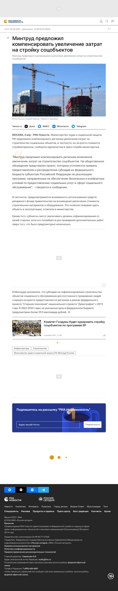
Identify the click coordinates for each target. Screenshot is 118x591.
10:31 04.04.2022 (12, 29)
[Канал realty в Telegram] (43, 490)
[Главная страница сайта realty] (18, 21)
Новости (8, 506)
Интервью (33, 506)
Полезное (46, 506)
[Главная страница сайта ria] (4, 21)
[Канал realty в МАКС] (9, 490)
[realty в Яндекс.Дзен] (21, 490)
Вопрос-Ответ (77, 506)
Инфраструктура (21, 348)
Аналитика (20, 506)
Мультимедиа (93, 506)
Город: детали (60, 506)
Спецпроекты (11, 511)
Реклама (25, 511)
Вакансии (9, 523)
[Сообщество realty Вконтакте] (32, 490)
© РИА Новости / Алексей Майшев (25, 119)
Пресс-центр (63, 511)
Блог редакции (80, 511)
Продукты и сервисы (43, 511)
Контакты (96, 511)
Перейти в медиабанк (49, 119)
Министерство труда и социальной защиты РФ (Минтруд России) (44, 353)
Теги (105, 506)
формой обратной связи (16, 574)
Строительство (40, 348)
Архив (107, 511)
